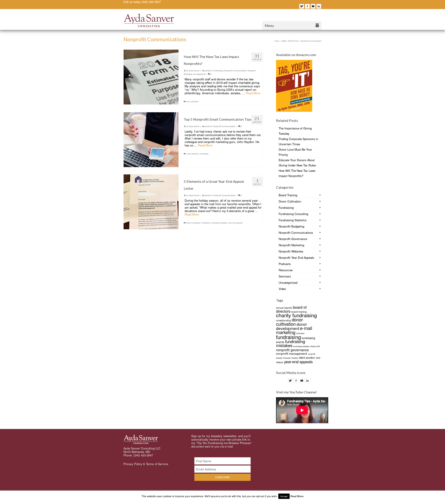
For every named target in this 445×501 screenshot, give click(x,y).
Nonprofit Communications (235, 70)
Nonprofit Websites (291, 251)
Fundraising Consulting (293, 214)
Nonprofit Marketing (291, 245)
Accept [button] (284, 496)
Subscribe (222, 477)
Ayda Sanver (194, 70)
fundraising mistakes (219, 223)
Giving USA (315, 346)
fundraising (204, 154)
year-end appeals (235, 223)
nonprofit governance (292, 349)
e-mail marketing (192, 154)
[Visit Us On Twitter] (301, 5)
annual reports (284, 307)
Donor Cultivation (290, 201)
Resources (286, 270)
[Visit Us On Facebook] (307, 5)
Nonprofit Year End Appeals (296, 257)
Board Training (288, 195)
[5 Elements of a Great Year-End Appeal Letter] (151, 201)
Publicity (295, 358)
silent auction (307, 357)
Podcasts (285, 264)
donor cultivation (192, 101)
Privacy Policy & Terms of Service (145, 464)
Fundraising (218, 70)
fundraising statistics (301, 346)
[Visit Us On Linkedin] (319, 5)
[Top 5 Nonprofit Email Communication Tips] (151, 139)
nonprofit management (291, 353)
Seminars (285, 276)
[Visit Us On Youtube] (313, 5)
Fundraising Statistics (293, 220)
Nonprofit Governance (293, 239)
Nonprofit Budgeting (291, 226)
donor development (291, 326)
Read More (253, 93)
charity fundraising (192, 223)
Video (282, 289)
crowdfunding (283, 320)
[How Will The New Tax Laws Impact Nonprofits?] (151, 77)
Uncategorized (199, 74)
